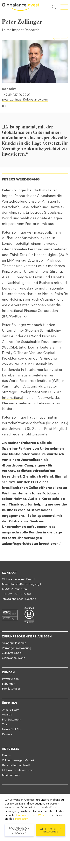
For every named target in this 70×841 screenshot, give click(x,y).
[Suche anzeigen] (54, 7)
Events (6, 755)
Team (5, 724)
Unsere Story (10, 709)
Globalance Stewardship (17, 770)
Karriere (7, 734)
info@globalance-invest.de (19, 599)
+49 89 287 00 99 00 (16, 95)
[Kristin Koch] (57, 37)
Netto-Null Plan (12, 729)
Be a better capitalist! (16, 765)
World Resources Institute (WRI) (34, 381)
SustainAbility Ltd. (36, 238)
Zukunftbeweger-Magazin (18, 760)
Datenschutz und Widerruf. (33, 815)
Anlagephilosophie (14, 643)
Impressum (21, 818)
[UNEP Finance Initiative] (10, 614)
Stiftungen (8, 683)
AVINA (14, 364)
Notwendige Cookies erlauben (19, 830)
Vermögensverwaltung (16, 648)
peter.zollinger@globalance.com (25, 99)
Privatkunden (10, 679)
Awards (7, 714)
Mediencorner (11, 775)
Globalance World (13, 658)
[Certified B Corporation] (29, 614)
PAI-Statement (11, 719)
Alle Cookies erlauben (50, 830)
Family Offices (11, 688)
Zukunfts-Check (12, 653)
